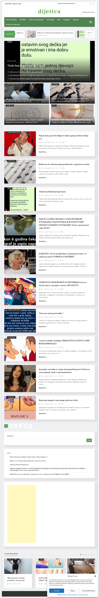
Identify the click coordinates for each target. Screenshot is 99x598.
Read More (42, 152)
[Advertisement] (21, 514)
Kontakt (76, 20)
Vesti (58, 20)
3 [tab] (85, 554)
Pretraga (10, 436)
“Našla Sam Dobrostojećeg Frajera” (87, 33)
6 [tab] (93, 554)
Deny (72, 591)
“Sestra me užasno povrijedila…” (51, 313)
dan (42, 142)
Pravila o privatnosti (62, 594)
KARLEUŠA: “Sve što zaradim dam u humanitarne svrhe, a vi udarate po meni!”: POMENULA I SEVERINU (39, 474)
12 (25, 426)
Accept (56, 591)
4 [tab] (88, 554)
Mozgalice (66, 20)
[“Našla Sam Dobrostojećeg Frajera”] (72, 34)
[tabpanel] (18, 573)
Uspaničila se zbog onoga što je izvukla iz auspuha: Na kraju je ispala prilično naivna (33, 72)
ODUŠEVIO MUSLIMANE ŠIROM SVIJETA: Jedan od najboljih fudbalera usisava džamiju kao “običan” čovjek (40, 75)
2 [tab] (83, 554)
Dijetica (49, 11)
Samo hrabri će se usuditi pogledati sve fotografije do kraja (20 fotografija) (30, 79)
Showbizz (23, 20)
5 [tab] (90, 554)
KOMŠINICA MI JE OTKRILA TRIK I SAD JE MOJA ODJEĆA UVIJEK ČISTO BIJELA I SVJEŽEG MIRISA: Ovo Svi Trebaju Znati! (71, 122)
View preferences (88, 591)
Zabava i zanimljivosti (36, 20)
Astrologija (50, 20)
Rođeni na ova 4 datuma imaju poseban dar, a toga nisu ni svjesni (46, 33)
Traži (89, 440)
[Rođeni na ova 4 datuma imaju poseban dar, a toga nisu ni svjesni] (22, 34)
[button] (95, 576)
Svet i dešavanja (11, 20)
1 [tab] (80, 554)
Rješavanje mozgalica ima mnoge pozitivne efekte (58, 400)
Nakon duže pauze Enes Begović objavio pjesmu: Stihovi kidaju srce (28, 457)
